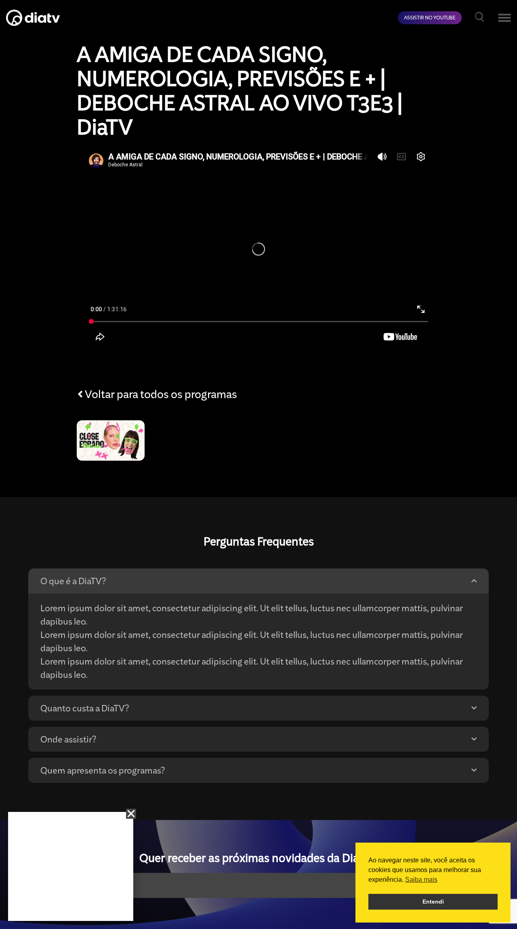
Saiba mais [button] (421, 879)
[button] (131, 814)
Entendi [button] (433, 901)
